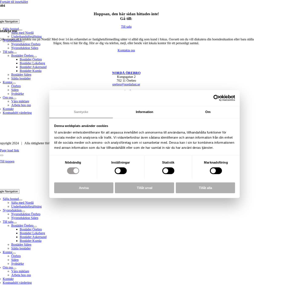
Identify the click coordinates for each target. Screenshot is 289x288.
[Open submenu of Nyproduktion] (23, 41)
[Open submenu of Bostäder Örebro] (35, 56)
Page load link (9, 150)
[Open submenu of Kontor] (14, 83)
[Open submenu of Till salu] (15, 53)
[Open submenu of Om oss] (14, 98)
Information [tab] (144, 111)
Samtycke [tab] (81, 111)
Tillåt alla (205, 187)
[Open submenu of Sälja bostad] (20, 30)
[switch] (121, 170)
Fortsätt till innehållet (14, 2)
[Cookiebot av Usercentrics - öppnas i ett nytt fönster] (216, 98)
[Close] (1, 155)
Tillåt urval (144, 187)
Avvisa (84, 187)
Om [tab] (208, 111)
